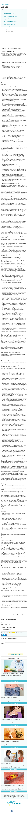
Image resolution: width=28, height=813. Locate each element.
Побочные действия (8, 18)
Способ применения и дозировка (10, 16)
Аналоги (5, 22)
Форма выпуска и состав (9, 11)
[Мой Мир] (6, 635)
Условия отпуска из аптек (9, 26)
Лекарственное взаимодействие (10, 21)
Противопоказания (7, 14)
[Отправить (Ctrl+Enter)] (16, 654)
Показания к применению (9, 13)
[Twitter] (4, 635)
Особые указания (7, 19)
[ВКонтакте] (2, 635)
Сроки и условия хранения (9, 24)
